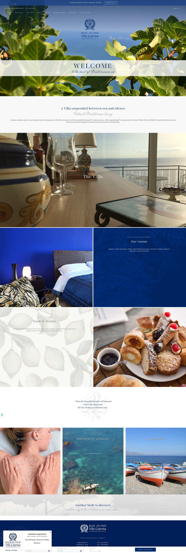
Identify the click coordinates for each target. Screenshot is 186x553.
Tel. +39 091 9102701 (102, 542)
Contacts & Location (85, 12)
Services (39, 12)
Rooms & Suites (19, 12)
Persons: (92, 548)
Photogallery (72, 12)
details (37, 543)
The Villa (9, 12)
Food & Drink (29, 12)
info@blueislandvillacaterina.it (16, 8)
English (175, 8)
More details (111, 3)
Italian (179, 8)
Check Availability (145, 549)
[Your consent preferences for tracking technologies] (2, 415)
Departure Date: (62, 548)
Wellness (47, 12)
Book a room (11, 550)
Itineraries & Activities (59, 12)
